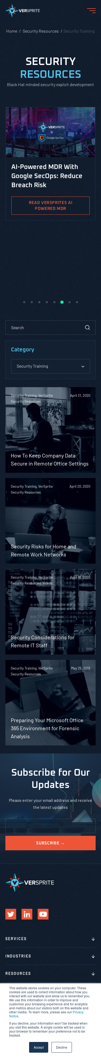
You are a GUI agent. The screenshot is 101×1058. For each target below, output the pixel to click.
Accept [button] (39, 1047)
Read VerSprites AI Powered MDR (50, 206)
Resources (18, 973)
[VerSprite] (22, 12)
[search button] (87, 327)
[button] (24, 302)
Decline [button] (61, 1047)
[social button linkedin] (27, 914)
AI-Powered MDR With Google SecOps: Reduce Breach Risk (46, 176)
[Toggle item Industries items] (93, 956)
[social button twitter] (10, 914)
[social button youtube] (43, 914)
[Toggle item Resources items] (93, 974)
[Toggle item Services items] (93, 939)
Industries (18, 956)
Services (16, 938)
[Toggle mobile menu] (91, 10)
